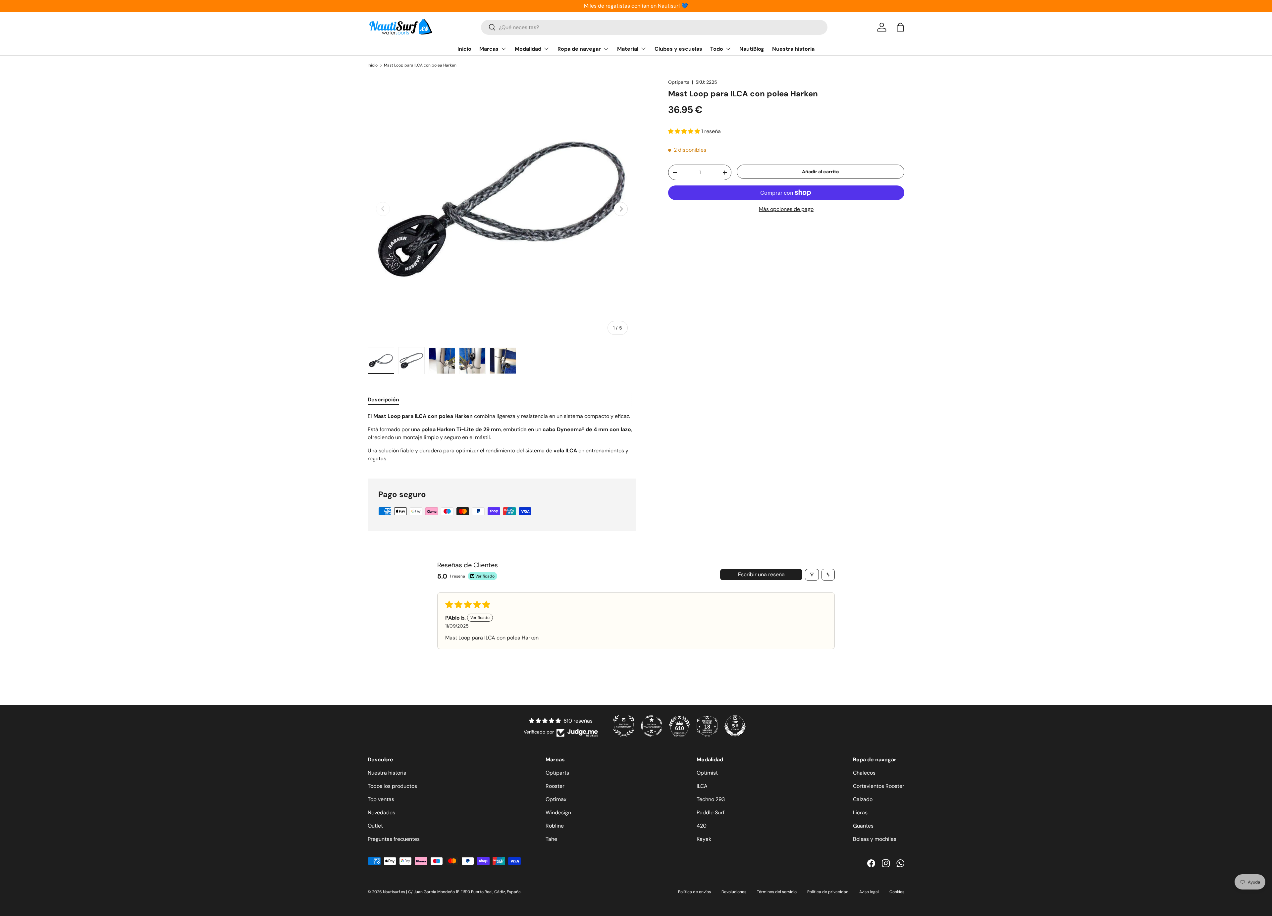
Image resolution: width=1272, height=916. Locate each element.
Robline (555, 825)
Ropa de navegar (579, 48)
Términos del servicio (777, 891)
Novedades (381, 812)
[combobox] (654, 27)
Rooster (555, 786)
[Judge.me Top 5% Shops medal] (735, 726)
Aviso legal (869, 891)
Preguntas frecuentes (394, 839)
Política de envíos (694, 891)
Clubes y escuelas (678, 48)
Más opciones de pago (786, 209)
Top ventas (381, 799)
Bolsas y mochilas (874, 839)
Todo (716, 48)
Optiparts (678, 82)
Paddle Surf (710, 812)
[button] (900, 27)
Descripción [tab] (383, 399)
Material (627, 48)
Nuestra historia (793, 48)
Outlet (375, 825)
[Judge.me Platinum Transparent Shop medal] (651, 726)
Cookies (896, 891)
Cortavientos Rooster (878, 786)
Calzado (863, 799)
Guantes (863, 825)
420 (702, 825)
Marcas (489, 48)
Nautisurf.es (394, 891)
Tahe (551, 839)
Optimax (556, 799)
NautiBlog (751, 48)
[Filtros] (812, 575)
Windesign (558, 812)
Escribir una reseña (761, 574)
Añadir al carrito (820, 172)
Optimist (707, 772)
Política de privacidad (828, 891)
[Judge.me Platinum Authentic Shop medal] (623, 726)
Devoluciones (733, 891)
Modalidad (528, 48)
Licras (860, 812)
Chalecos (864, 772)
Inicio (464, 48)
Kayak (704, 839)
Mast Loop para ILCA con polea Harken (420, 65)
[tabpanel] (502, 437)
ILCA (702, 786)
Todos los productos (392, 786)
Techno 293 (711, 799)
